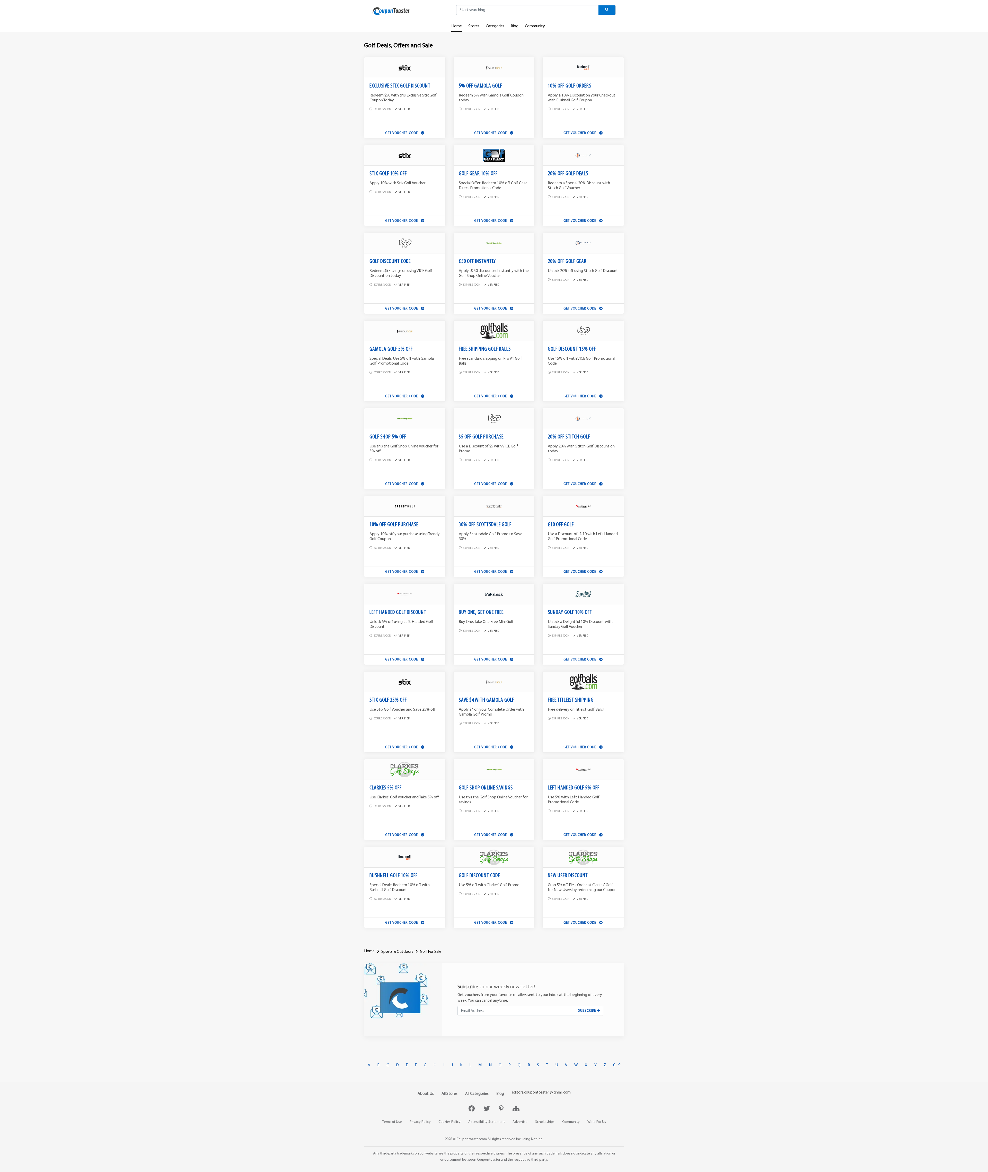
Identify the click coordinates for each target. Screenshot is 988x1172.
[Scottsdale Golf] (494, 506)
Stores (473, 26)
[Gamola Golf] (494, 67)
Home (456, 26)
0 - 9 (616, 1065)
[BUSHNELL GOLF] (583, 67)
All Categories (477, 1094)
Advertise (520, 1122)
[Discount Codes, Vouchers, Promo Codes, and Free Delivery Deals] (391, 11)
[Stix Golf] (404, 67)
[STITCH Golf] (583, 155)
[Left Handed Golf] (583, 506)
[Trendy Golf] (405, 506)
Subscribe (587, 1010)
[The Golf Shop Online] (494, 243)
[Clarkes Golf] (405, 769)
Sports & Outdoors (397, 952)
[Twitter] (487, 1109)
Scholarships (544, 1122)
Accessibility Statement (486, 1122)
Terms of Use (392, 1122)
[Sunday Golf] (583, 594)
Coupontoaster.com (471, 1139)
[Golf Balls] (494, 331)
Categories (495, 26)
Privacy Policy (420, 1122)
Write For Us (596, 1122)
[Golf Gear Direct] (494, 155)
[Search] (607, 10)
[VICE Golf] (405, 243)
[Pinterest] (502, 1109)
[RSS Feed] (516, 1109)
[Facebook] (472, 1109)
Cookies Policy (449, 1122)
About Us (426, 1094)
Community (535, 26)
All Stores (449, 1094)
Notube (537, 1139)
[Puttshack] (494, 594)
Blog (514, 26)
